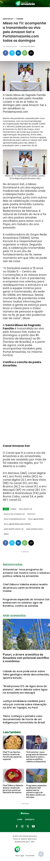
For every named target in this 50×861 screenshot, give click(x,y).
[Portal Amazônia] (25, 3)
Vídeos (6, 534)
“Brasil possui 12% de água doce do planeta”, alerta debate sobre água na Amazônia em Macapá (25, 689)
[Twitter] (12, 53)
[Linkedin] (18, 53)
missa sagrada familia (36, 519)
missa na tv (31, 514)
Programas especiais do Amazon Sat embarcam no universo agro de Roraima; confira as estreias (26, 603)
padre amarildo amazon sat (13, 529)
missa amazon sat (25, 509)
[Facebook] (5, 53)
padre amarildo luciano (34, 529)
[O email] (31, 53)
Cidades (19, 19)
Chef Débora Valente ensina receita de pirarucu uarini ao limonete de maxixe (25, 588)
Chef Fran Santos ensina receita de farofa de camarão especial (12, 755)
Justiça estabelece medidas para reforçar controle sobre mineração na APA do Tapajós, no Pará (25, 704)
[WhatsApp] (25, 53)
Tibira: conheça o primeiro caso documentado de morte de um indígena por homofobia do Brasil (24, 719)
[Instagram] (22, 826)
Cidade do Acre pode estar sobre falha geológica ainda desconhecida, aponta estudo (26, 675)
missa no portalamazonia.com (14, 519)
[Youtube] (33, 826)
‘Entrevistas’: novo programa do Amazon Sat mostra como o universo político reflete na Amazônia (26, 573)
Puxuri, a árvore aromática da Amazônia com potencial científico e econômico (26, 658)
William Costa (11, 46)
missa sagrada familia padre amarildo (17, 524)
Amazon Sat (8, 19)
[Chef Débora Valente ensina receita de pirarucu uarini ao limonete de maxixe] (13, 776)
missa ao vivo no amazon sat (14, 514)
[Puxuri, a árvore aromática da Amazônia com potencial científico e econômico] (26, 634)
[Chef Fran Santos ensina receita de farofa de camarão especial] (13, 742)
